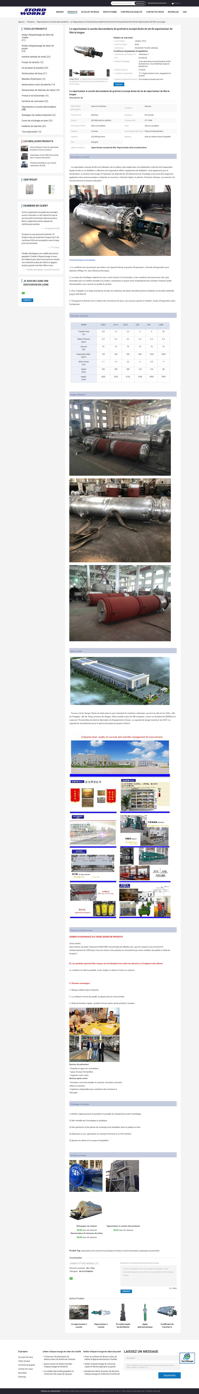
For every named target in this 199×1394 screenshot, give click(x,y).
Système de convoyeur (33, 101)
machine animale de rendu (34, 56)
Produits (72, 12)
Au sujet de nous (90, 12)
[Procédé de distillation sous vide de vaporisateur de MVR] (24, 164)
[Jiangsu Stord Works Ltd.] (33, 12)
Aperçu (21, 22)
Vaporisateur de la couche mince (93, 1251)
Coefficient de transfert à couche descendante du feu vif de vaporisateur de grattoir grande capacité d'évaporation (167, 1325)
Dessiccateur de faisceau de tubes (38, 90)
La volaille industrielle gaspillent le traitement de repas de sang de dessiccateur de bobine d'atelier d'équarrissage (59, 1373)
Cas (185, 12)
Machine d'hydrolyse (31, 79)
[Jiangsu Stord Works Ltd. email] (25, 293)
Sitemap (22, 1377)
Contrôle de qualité (131, 12)
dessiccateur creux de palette (36, 84)
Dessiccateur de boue (32, 73)
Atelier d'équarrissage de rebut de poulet (102, 1351)
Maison (59, 12)
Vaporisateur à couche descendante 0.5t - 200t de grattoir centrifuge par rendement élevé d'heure (101, 1325)
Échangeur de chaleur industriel (36, 115)
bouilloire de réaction (32, 126)
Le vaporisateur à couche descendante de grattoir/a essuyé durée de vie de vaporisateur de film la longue (88, 81)
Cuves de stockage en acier (35, 120)
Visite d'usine (110, 12)
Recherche (140, 3)
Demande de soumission (157, 3)
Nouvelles (173, 12)
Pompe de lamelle (30, 62)
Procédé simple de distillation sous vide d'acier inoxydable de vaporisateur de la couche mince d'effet (123, 1325)
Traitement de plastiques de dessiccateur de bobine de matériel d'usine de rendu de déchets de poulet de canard (62, 1358)
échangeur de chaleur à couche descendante (122, 1251)
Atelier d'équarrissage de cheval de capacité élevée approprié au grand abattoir (100, 1366)
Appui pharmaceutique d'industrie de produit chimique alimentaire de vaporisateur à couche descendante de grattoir (145, 1325)
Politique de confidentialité (50, 1391)
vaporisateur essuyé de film (149, 1251)
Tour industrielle (29, 131)
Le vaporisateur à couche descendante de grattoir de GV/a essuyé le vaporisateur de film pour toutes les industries (79, 1325)
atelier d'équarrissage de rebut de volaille (62, 1351)
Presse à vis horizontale (33, 95)
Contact (119, 84)
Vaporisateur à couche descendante (52, 22)
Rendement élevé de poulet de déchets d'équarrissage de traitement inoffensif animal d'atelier (102, 1373)
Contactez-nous (155, 12)
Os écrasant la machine (33, 68)
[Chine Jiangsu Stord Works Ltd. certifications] (29, 189)
